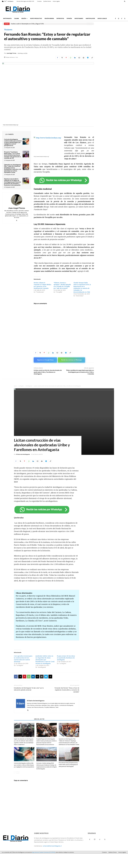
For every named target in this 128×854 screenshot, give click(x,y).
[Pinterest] (66, 58)
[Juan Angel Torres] (16, 199)
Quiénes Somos (47, 1)
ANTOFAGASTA (7, 18)
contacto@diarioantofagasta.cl (52, 846)
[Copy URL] (92, 58)
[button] (124, 1)
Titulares (8, 30)
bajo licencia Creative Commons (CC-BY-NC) (43, 852)
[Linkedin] (75, 58)
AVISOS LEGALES (102, 18)
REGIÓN (23, 18)
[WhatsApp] (70, 58)
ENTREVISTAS (60, 18)
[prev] (88, 24)
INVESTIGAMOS (78, 18)
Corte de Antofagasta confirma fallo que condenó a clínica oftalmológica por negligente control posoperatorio (13, 142)
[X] (124, 18)
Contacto (39, 1)
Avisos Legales (56, 1)
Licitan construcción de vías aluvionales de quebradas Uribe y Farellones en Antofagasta (48, 372)
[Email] (79, 58)
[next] (91, 24)
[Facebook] (115, 18)
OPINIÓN (69, 18)
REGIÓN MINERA (49, 18)
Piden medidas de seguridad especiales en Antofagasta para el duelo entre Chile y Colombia (80, 372)
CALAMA (16, 18)
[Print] (83, 58)
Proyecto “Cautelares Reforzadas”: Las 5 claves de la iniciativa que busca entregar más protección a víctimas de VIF (12, 155)
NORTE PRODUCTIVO (36, 18)
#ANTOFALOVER (90, 18)
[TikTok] (121, 18)
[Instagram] (118, 18)
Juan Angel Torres (11, 53)
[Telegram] (88, 58)
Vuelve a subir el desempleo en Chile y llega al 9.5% (27, 24)
